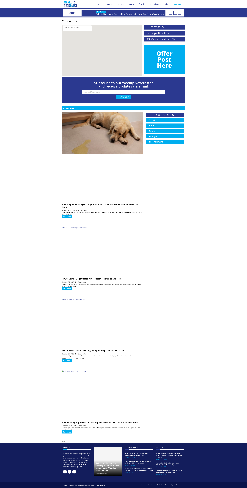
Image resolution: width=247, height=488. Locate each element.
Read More (67, 217)
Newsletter (179, 485)
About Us (151, 485)
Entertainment (155, 4)
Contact (177, 4)
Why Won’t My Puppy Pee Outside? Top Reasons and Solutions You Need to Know (100, 422)
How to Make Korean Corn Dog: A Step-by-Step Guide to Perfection (93, 350)
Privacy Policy (169, 485)
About (167, 4)
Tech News (108, 4)
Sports (131, 4)
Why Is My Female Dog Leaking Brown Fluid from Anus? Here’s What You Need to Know (169, 455)
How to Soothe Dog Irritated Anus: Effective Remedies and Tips (91, 278)
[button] (83, 13)
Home (97, 4)
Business (120, 4)
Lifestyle (141, 4)
